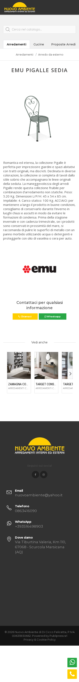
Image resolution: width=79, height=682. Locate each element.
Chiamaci (26, 316)
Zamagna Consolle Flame (19, 384)
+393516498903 (29, 526)
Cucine (38, 44)
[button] (6, 120)
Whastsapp (53, 316)
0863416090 (26, 511)
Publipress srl (58, 635)
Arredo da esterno (50, 54)
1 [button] (33, 148)
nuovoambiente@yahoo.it (39, 495)
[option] (39, 118)
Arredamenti (16, 44)
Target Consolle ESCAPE (46, 384)
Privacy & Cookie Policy (40, 639)
